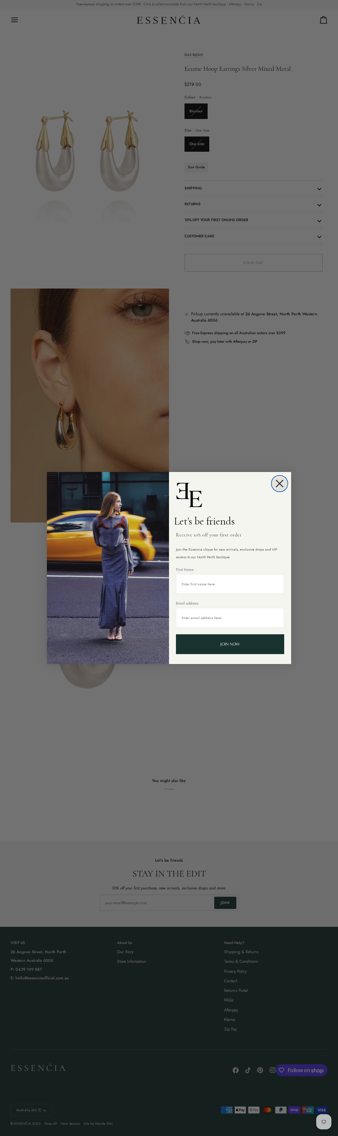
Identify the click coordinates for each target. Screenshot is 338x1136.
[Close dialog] (279, 483)
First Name (185, 569)
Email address (187, 603)
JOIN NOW (230, 644)
